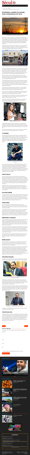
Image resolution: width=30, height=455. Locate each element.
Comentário (4, 331)
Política (4, 370)
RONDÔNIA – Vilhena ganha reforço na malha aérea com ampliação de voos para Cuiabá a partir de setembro (20, 398)
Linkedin (7, 323)
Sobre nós (19, 452)
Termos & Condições (24, 452)
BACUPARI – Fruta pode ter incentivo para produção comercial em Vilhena (19, 381)
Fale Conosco (26, 453)
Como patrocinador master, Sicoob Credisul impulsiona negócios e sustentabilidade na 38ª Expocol (20, 390)
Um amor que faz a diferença (17, 415)
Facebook (3, 323)
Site (2, 347)
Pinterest (9, 323)
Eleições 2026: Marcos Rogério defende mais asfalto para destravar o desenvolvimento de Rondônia (13, 373)
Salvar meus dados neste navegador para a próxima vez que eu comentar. (13, 351)
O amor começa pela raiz (17, 404)
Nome (3, 339)
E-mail (3, 343)
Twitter (5, 323)
